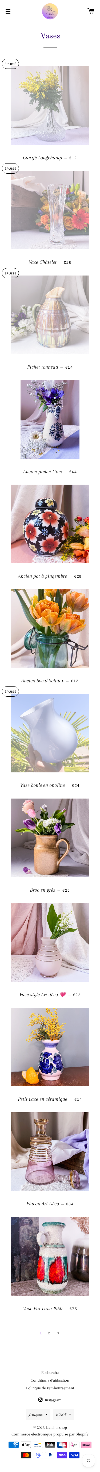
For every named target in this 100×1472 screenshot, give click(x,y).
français (36, 1414)
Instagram (53, 1400)
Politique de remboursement (50, 1388)
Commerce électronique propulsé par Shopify (50, 1434)
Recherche (50, 1372)
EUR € (61, 1414)
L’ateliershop (56, 1427)
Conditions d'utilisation (50, 1380)
